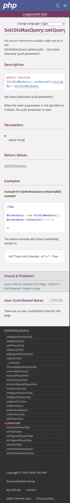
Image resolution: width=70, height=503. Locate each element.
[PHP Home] (10, 5)
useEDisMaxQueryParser (20, 453)
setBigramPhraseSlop (18, 397)
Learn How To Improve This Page (25, 284)
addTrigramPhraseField (19, 354)
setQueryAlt (13, 423)
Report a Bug (31, 288)
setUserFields (14, 444)
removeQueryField (16, 380)
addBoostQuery (15, 341)
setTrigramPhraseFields (19, 436)
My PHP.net (13, 490)
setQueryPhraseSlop (18, 427)
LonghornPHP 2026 (35, 14)
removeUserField (16, 388)
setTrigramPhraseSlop (18, 440)
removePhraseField (17, 375)
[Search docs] (57, 5)
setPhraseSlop (14, 418)
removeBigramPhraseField (21, 367)
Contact (31, 490)
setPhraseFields (15, 414)
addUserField (14, 358)
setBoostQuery (14, 405)
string (58, 82)
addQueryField (14, 349)
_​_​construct (13, 362)
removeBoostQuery (17, 371)
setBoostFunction (16, 401)
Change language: (28, 23)
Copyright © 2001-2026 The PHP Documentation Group (26, 477)
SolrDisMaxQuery (26, 86)
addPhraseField (15, 345)
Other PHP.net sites (18, 498)
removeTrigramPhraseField (21, 384)
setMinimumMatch (17, 410)
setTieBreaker (14, 431)
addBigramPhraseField (19, 337)
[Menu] (65, 5)
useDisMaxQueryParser (19, 449)
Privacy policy (45, 498)
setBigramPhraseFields (19, 393)
